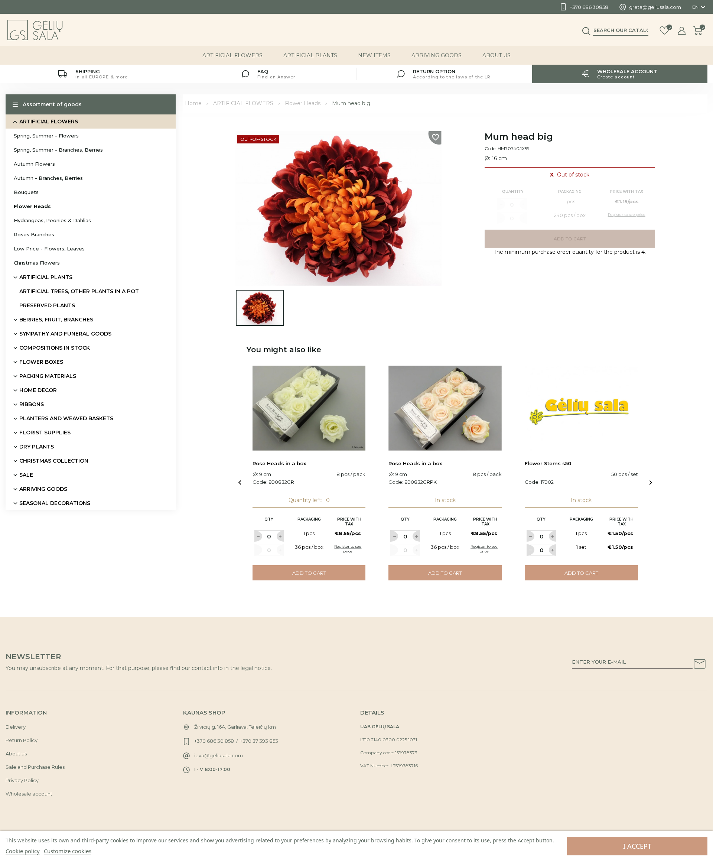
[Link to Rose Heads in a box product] (309, 408)
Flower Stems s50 (548, 463)
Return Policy (22, 740)
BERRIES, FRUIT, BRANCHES (56, 319)
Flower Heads (32, 206)
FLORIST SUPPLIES (45, 432)
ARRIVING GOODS (436, 55)
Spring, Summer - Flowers (46, 136)
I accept (637, 846)
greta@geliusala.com (655, 7)
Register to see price (347, 549)
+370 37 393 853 (259, 741)
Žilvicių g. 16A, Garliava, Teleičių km (235, 727)
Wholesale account (29, 794)
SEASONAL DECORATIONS (54, 503)
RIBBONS (31, 404)
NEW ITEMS (374, 55)
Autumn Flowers (34, 164)
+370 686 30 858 (214, 741)
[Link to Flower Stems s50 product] (581, 408)
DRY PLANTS (36, 446)
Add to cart (309, 573)
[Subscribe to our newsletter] (700, 665)
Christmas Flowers (37, 263)
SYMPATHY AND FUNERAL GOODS (65, 333)
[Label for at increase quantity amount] (280, 536)
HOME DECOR (38, 390)
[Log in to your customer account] (682, 31)
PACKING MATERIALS (47, 376)
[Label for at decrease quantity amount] (258, 536)
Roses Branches (34, 234)
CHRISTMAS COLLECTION (53, 460)
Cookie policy (23, 851)
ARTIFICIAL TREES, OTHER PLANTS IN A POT (79, 291)
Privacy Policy (22, 780)
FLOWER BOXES (41, 362)
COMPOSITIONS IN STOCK (54, 347)
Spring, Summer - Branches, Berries (58, 150)
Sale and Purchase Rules (35, 767)
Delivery (16, 727)
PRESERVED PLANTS (47, 305)
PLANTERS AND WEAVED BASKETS (66, 418)
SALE (26, 475)
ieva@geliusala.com (218, 755)
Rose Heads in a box (279, 463)
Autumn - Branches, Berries (48, 178)
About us (496, 55)
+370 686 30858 (589, 7)
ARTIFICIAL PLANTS (310, 55)
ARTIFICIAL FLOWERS (232, 55)
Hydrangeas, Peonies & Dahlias (52, 220)
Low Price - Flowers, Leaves (49, 249)
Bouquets (26, 192)
